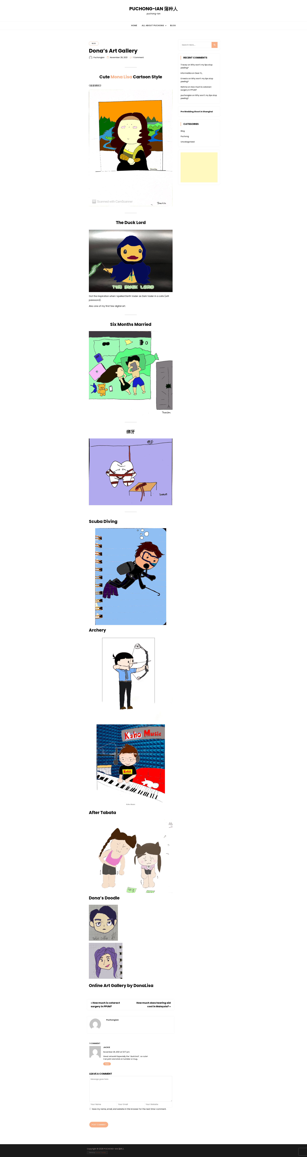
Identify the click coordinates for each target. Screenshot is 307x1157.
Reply (107, 1064)
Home (134, 25)
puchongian (98, 57)
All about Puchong (153, 25)
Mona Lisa (121, 77)
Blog (173, 25)
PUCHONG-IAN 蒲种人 (153, 9)
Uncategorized (188, 141)
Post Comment (99, 1124)
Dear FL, (198, 73)
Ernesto (184, 78)
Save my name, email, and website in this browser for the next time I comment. (129, 1109)
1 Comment (138, 57)
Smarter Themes (100, 1152)
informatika (186, 73)
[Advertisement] (199, 167)
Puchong (185, 136)
